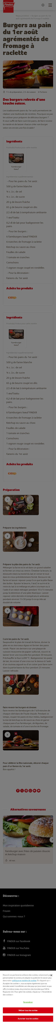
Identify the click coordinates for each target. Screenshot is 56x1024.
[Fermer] (51, 975)
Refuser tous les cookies (28, 1010)
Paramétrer (28, 1002)
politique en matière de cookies (24, 980)
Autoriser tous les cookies (28, 1019)
